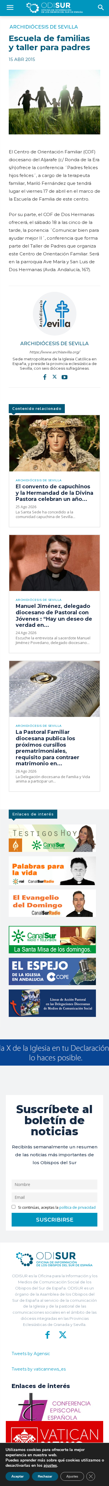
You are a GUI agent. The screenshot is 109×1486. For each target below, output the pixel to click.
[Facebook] (45, 377)
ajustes (50, 1465)
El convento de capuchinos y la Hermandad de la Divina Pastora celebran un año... (54, 492)
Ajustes (72, 1476)
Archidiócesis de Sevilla (44, 27)
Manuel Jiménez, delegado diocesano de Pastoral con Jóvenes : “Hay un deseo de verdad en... (54, 615)
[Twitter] (55, 377)
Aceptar (17, 1476)
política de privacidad (77, 1207)
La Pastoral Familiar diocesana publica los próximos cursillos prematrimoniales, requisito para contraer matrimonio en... (47, 748)
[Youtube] (64, 377)
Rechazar (45, 1476)
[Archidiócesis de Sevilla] (54, 314)
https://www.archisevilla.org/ (54, 352)
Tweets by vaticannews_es (39, 1369)
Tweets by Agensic (31, 1353)
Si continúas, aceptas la (56, 1207)
